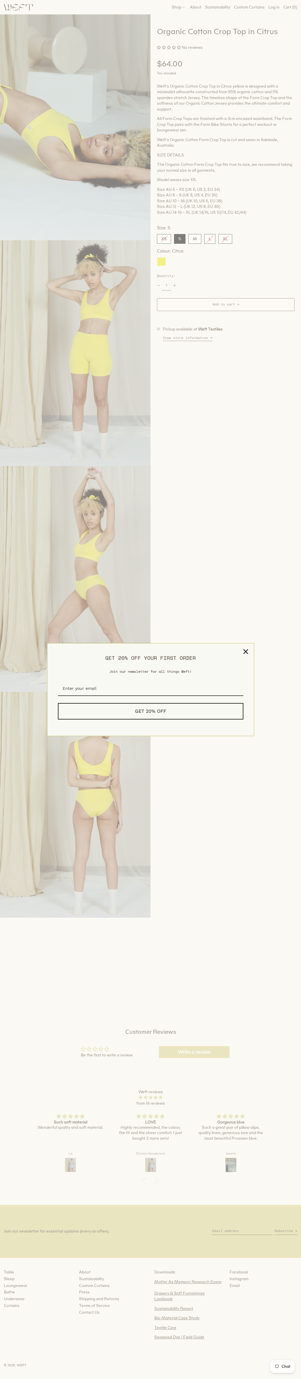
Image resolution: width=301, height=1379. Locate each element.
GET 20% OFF (150, 711)
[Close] (246, 652)
